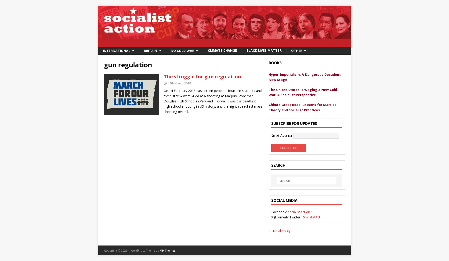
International (116, 50)
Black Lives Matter (264, 50)
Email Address (282, 135)
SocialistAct (311, 217)
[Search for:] (307, 181)
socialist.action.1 (300, 212)
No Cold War (182, 50)
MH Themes (167, 251)
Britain (150, 50)
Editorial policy (279, 230)
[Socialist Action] (224, 44)
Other (296, 50)
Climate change (222, 50)
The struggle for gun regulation (202, 76)
